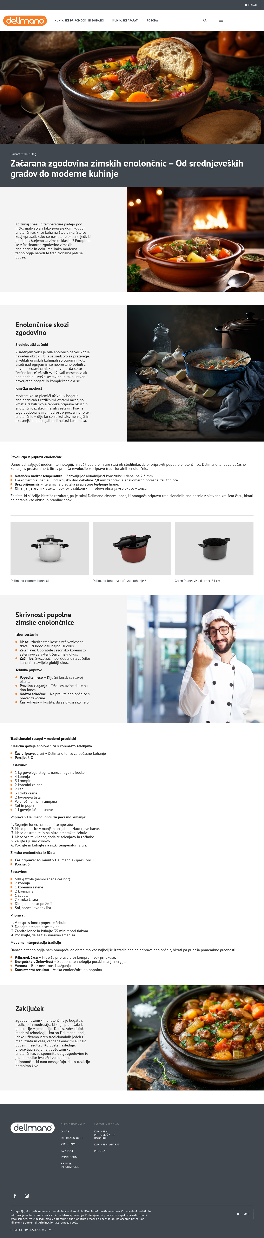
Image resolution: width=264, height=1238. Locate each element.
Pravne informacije (70, 1165)
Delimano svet (72, 1138)
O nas (65, 1131)
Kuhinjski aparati (107, 1144)
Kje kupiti (68, 1144)
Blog (33, 154)
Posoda (99, 1151)
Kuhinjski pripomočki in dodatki (104, 1135)
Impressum (69, 1157)
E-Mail (253, 5)
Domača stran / (20, 154)
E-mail (245, 1214)
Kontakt (67, 1151)
